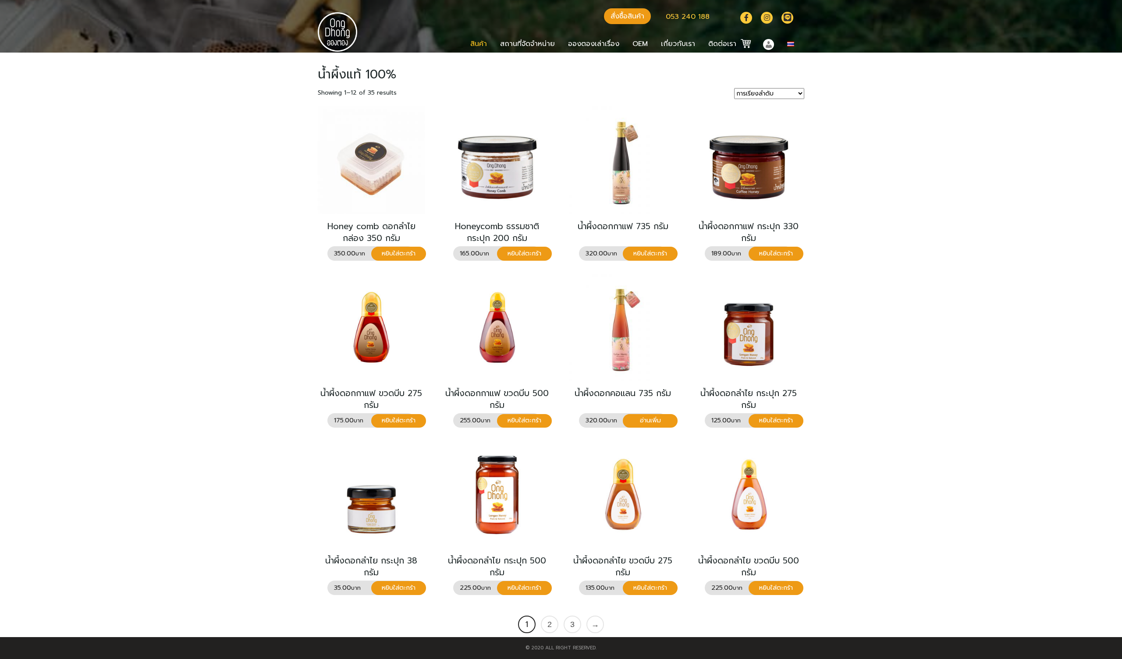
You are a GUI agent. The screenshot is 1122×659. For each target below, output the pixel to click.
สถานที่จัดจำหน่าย (527, 44)
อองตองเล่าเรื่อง (593, 44)
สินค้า (478, 44)
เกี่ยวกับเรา (678, 44)
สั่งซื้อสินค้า (627, 16)
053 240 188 (688, 16)
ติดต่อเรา (722, 44)
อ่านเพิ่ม (650, 420)
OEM (640, 44)
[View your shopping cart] (742, 44)
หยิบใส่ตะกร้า (398, 253)
